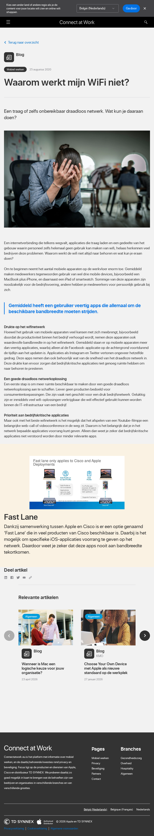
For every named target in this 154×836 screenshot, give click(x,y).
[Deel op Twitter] (18, 577)
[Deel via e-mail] (24, 577)
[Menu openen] (8, 21)
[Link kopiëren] (30, 577)
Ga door (131, 8)
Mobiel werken (100, 758)
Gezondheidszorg (131, 758)
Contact (96, 779)
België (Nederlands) (95, 809)
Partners (96, 774)
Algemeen (127, 774)
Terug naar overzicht (23, 42)
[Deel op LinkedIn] (6, 577)
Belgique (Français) (121, 809)
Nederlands (143, 809)
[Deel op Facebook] (12, 577)
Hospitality (127, 768)
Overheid (126, 763)
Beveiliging (98, 768)
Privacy (96, 763)
